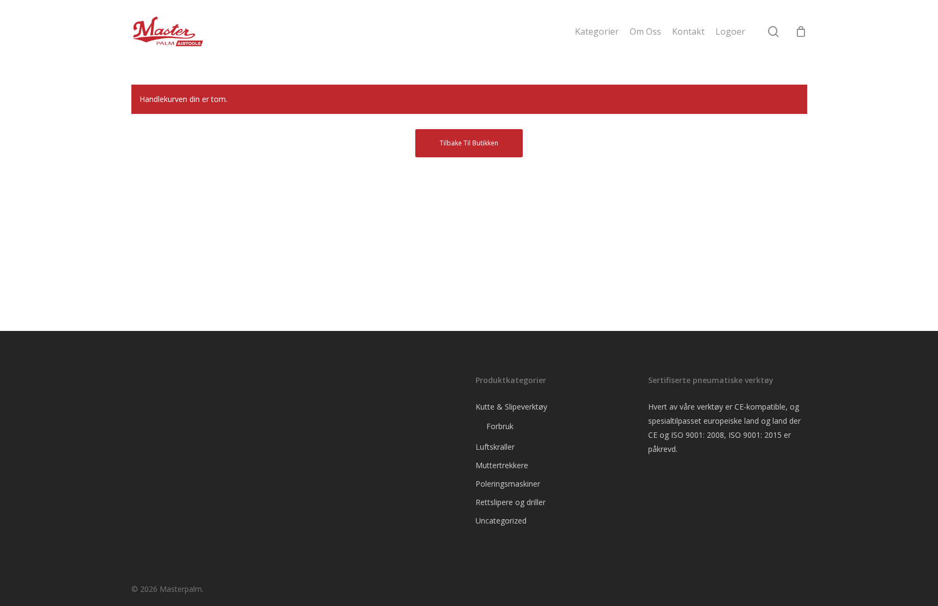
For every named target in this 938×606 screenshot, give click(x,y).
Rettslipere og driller (511, 502)
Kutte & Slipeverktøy (511, 406)
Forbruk (500, 426)
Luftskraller (495, 447)
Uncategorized (501, 520)
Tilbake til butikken (469, 143)
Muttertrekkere (502, 465)
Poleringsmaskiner (508, 484)
